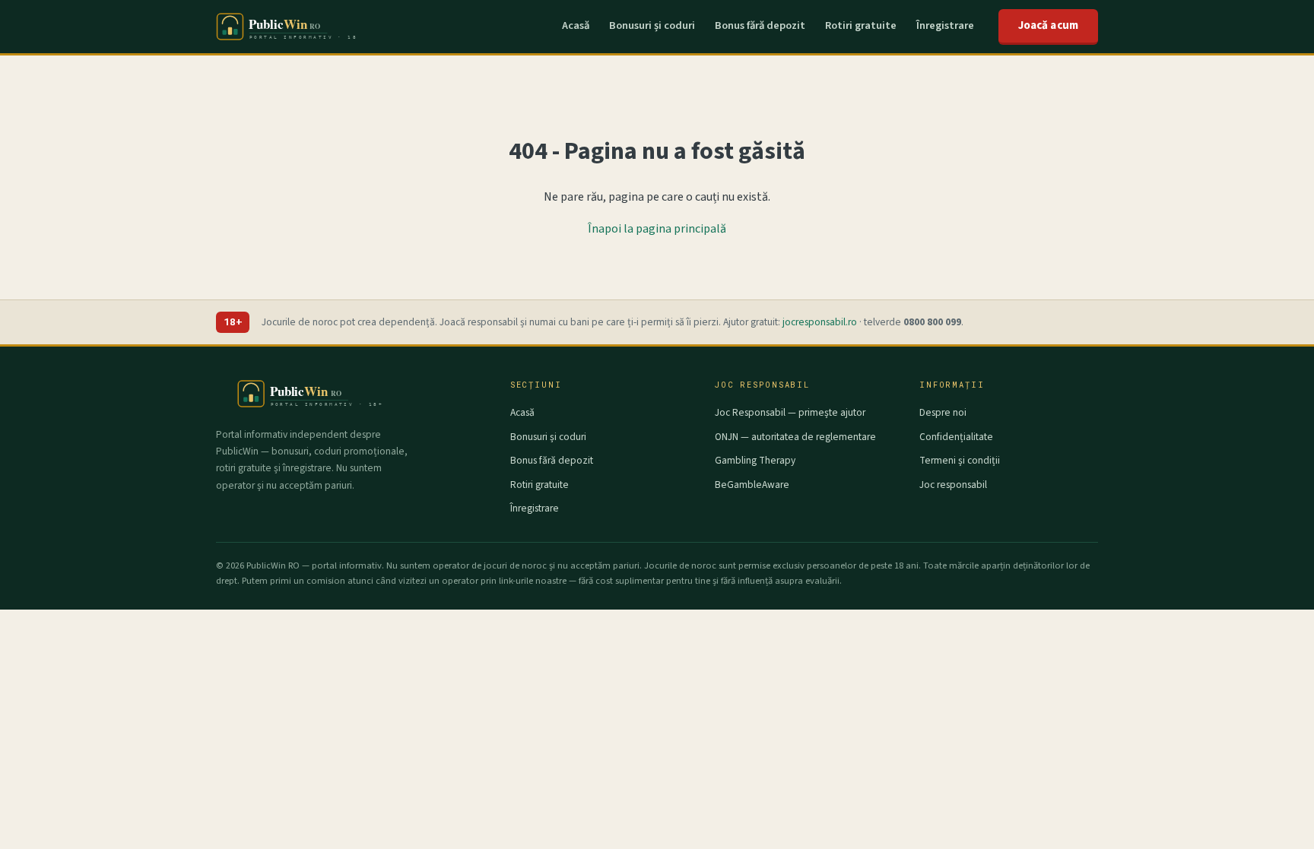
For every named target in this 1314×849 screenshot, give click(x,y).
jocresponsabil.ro (819, 322)
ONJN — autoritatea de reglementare (795, 436)
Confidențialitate (956, 436)
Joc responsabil (953, 484)
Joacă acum (1048, 25)
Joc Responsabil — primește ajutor (790, 412)
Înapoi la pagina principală (657, 228)
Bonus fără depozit (760, 25)
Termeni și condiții (959, 460)
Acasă (575, 25)
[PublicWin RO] (286, 26)
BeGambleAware (752, 484)
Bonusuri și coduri (652, 25)
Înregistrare (945, 25)
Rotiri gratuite (861, 25)
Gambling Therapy (755, 460)
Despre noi (942, 412)
